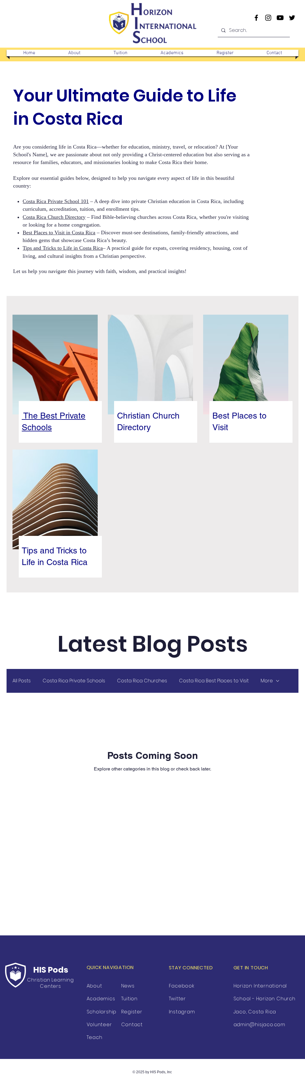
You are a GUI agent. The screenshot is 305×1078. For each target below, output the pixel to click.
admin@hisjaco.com (260, 1024)
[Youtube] (280, 18)
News (128, 985)
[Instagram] (268, 18)
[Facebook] (256, 18)
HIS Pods (50, 969)
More (267, 681)
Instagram (182, 1011)
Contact (132, 1024)
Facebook (181, 985)
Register (131, 1011)
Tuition (129, 998)
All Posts (22, 681)
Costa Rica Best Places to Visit (214, 681)
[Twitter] (292, 18)
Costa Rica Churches (142, 681)
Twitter (177, 998)
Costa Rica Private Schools (74, 681)
